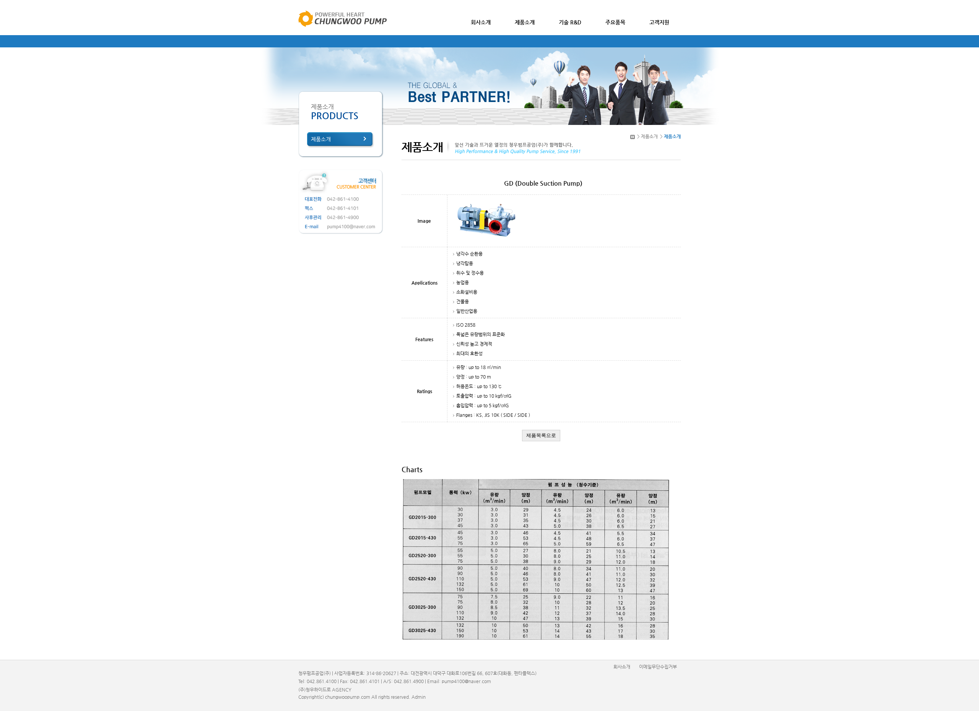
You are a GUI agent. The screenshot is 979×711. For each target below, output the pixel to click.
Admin (418, 697)
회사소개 (621, 666)
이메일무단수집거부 (658, 666)
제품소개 (321, 139)
